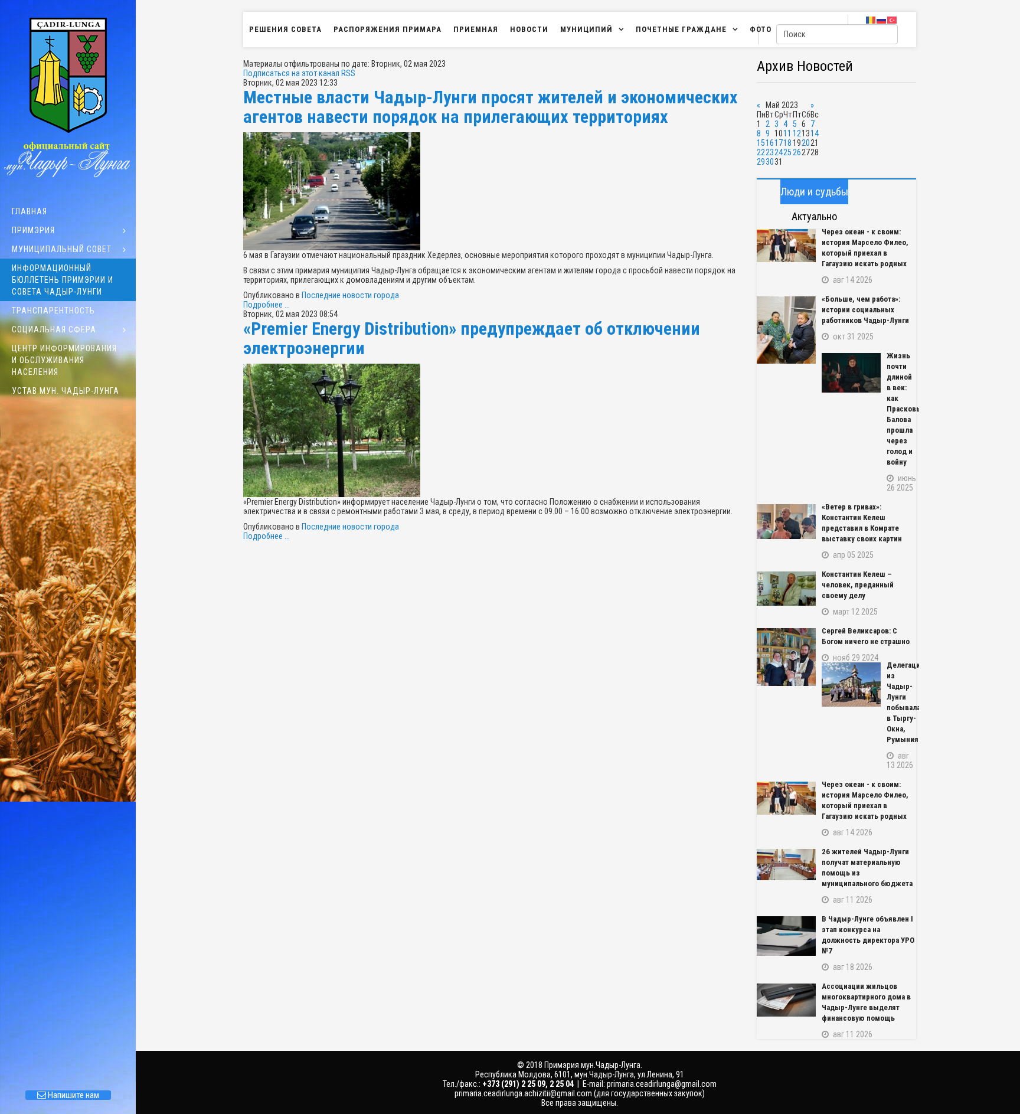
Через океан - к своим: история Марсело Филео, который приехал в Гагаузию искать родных (865, 247)
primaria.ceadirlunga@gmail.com (662, 1084)
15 (761, 143)
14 (814, 133)
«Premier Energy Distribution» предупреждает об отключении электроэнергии (471, 338)
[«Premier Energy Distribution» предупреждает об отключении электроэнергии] (494, 430)
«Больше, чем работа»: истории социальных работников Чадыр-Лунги (865, 310)
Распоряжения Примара (388, 29)
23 (770, 152)
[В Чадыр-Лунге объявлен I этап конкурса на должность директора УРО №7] (786, 936)
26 (797, 152)
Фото (760, 29)
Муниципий (586, 29)
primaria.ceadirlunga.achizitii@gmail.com (523, 1093)
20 (806, 143)
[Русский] (882, 19)
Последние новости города (350, 295)
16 (770, 143)
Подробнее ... (266, 304)
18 (787, 143)
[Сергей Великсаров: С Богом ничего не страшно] (786, 657)
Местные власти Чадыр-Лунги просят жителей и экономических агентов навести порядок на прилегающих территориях (490, 107)
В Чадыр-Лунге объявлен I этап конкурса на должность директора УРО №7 (868, 934)
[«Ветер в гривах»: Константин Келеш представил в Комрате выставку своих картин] (786, 521)
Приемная (475, 29)
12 (797, 133)
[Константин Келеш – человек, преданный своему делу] (786, 588)
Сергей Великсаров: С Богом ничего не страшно (866, 636)
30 (770, 161)
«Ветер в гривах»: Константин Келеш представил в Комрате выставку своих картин (862, 522)
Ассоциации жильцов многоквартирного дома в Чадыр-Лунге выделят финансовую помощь (866, 1002)
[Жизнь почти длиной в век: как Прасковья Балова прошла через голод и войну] (851, 373)
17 (778, 143)
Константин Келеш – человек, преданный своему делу (858, 585)
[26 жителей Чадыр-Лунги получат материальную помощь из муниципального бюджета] (786, 864)
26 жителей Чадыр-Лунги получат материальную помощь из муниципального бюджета (867, 867)
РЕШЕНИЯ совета (285, 29)
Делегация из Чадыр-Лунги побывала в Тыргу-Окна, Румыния (901, 702)
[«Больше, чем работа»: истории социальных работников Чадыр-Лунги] (786, 330)
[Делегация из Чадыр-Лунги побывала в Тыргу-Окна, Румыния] (851, 684)
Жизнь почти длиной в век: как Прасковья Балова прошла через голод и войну (901, 408)
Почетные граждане (681, 29)
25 (787, 152)
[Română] (871, 19)
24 (778, 152)
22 (761, 152)
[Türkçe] (892, 19)
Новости (529, 29)
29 (761, 161)
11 (787, 133)
